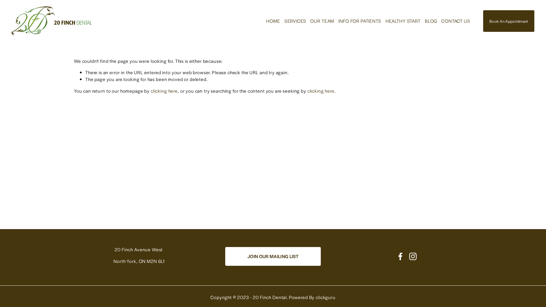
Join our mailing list (273, 256)
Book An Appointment (508, 21)
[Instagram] (413, 256)
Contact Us (455, 21)
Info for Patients (359, 21)
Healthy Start (403, 21)
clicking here (164, 91)
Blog (431, 21)
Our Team (322, 21)
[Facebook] (400, 256)
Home (273, 21)
